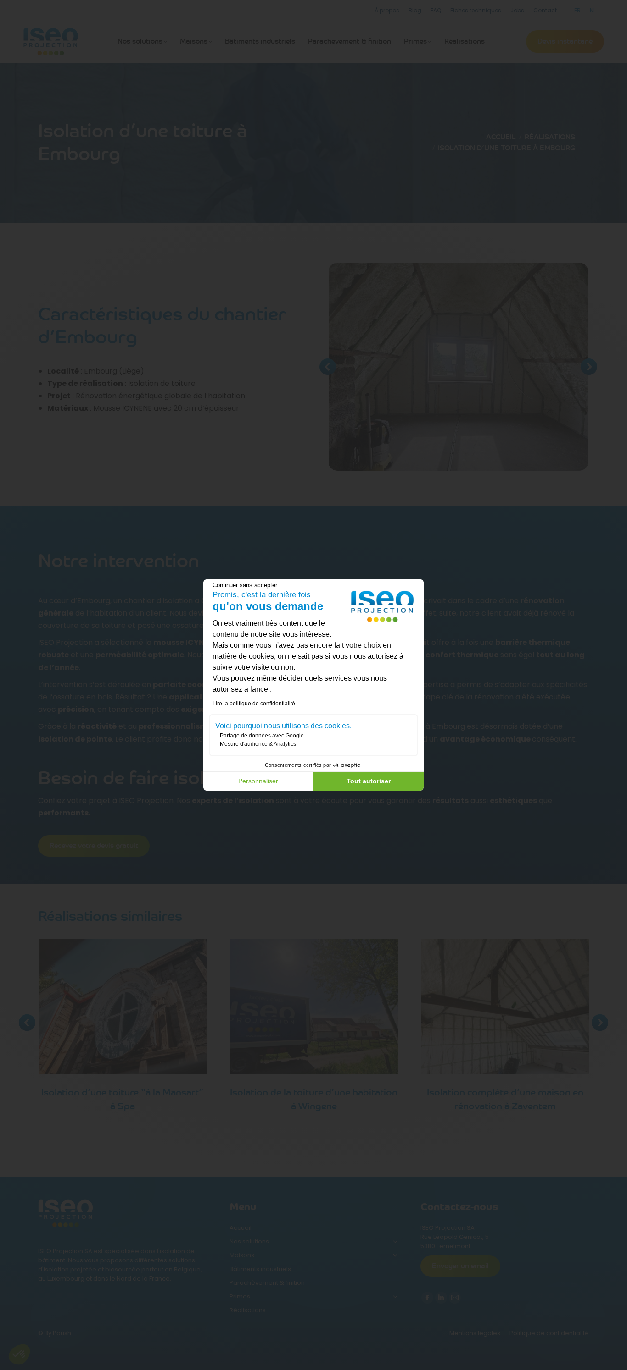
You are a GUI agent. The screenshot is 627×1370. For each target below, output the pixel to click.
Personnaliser (258, 781)
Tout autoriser (369, 781)
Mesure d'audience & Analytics (258, 744)
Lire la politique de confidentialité (254, 703)
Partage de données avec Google (262, 735)
